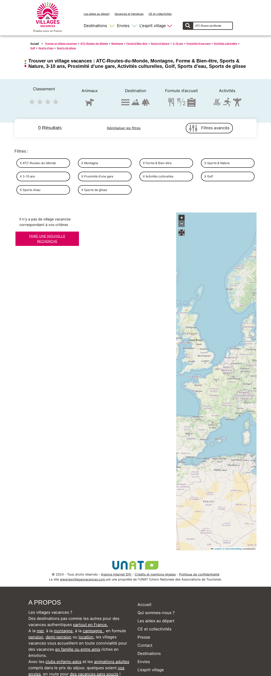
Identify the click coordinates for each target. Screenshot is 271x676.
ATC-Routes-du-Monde (94, 43)
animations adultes (111, 661)
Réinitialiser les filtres (124, 128)
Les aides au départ (97, 14)
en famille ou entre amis (77, 649)
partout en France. (90, 624)
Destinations (95, 25)
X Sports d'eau (30, 190)
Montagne (117, 43)
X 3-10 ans (27, 176)
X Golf (208, 176)
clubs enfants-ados (63, 661)
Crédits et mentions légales (155, 574)
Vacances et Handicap (129, 14)
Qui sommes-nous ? (156, 612)
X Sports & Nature (217, 163)
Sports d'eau (45, 48)
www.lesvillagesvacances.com (83, 579)
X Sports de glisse (94, 190)
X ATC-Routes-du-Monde (38, 163)
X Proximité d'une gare (97, 176)
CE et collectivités (160, 14)
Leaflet (217, 548)
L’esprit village (152, 25)
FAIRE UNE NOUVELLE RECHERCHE (47, 238)
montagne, (64, 630)
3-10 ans (178, 43)
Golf (32, 48)
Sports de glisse (66, 48)
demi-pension (58, 637)
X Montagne (89, 163)
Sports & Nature (160, 43)
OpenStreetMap (233, 548)
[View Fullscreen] (182, 233)
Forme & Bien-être (136, 43)
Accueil (34, 43)
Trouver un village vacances (61, 43)
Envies (123, 25)
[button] (182, 218)
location (86, 637)
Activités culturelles (225, 43)
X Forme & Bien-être (157, 163)
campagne (93, 630)
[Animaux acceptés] (90, 104)
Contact (144, 645)
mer (40, 630)
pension (35, 637)
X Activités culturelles (158, 176)
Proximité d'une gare (198, 43)
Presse (143, 637)
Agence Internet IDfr (116, 574)
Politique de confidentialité (199, 574)
